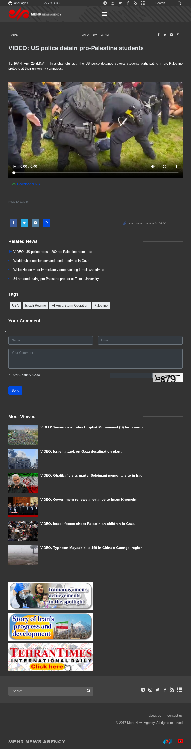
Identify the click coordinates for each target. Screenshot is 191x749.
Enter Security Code (24, 375)
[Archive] (179, 689)
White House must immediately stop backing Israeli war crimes (58, 270)
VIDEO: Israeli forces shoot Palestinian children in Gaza (87, 524)
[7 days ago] (23, 555)
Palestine (101, 305)
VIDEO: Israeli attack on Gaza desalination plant (81, 451)
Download (28, 184)
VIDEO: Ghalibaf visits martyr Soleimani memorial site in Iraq (91, 475)
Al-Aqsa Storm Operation (70, 305)
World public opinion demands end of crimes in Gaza (51, 261)
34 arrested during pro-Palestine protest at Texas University (56, 279)
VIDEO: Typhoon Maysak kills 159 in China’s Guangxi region (91, 548)
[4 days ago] (23, 435)
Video (14, 34)
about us (155, 715)
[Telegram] (143, 689)
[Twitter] (157, 689)
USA (15, 305)
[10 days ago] (23, 483)
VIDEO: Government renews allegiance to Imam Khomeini (88, 499)
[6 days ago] (23, 507)
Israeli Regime (35, 305)
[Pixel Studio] (178, 741)
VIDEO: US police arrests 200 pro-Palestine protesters (52, 252)
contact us (175, 715)
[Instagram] (150, 689)
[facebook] (165, 689)
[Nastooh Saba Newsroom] (165, 741)
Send (15, 390)
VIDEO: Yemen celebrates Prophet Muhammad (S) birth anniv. (92, 427)
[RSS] (172, 689)
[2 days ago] (23, 531)
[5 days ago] (23, 459)
